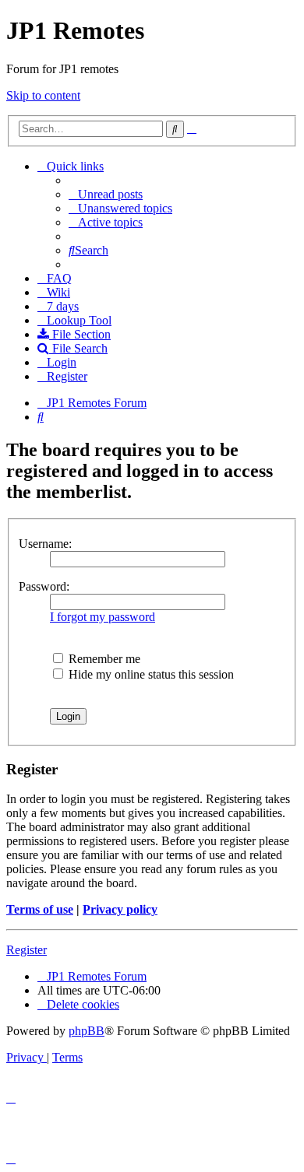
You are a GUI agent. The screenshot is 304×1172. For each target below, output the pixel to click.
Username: (45, 543)
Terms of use (39, 909)
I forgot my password (102, 616)
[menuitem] (106, 194)
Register (26, 949)
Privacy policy (120, 909)
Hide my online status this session (149, 674)
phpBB (86, 1030)
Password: (44, 586)
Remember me (102, 658)
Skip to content (43, 95)
